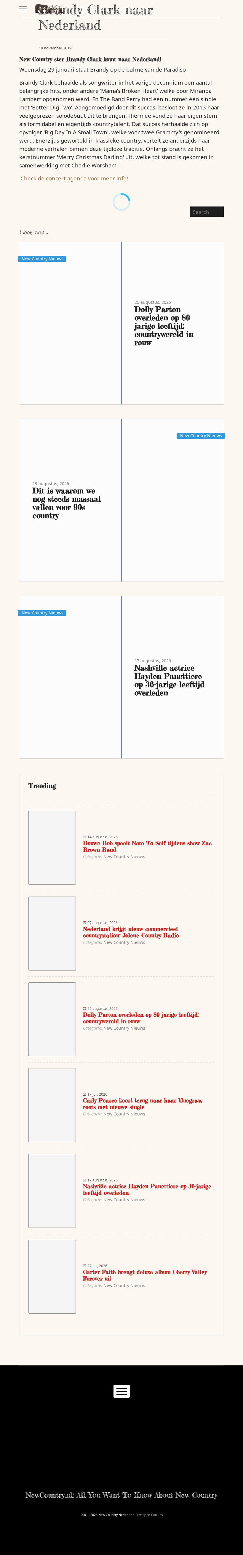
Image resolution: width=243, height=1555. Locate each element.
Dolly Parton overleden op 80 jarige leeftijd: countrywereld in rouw (164, 326)
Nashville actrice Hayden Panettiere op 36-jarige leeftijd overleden (169, 680)
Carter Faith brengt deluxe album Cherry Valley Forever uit (145, 1275)
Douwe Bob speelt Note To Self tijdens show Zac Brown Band (147, 846)
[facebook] (94, 1412)
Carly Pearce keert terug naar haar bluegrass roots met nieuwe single (142, 1103)
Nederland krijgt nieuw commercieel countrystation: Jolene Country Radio (131, 932)
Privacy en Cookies (149, 1515)
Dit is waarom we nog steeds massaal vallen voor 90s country (67, 503)
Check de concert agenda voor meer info (73, 178)
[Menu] (23, 9)
